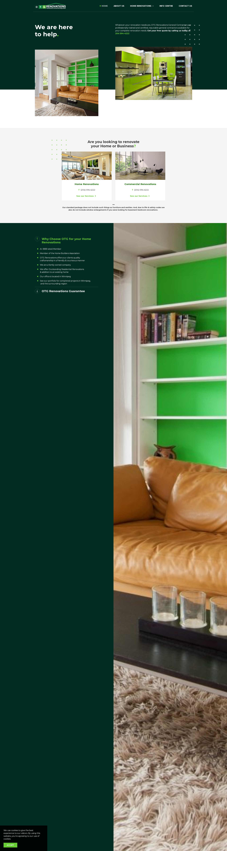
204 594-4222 (122, 33)
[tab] (66, 241)
